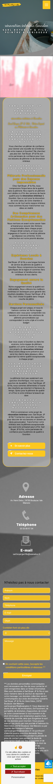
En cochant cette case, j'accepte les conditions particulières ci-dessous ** (25, 666)
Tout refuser (19, 772)
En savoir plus (22, 445)
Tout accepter (19, 766)
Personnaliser (18, 777)
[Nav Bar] (46, 5)
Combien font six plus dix (16, 627)
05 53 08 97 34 (26, 528)
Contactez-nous (24, 453)
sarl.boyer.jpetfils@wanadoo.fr (26, 554)
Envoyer (27, 675)
